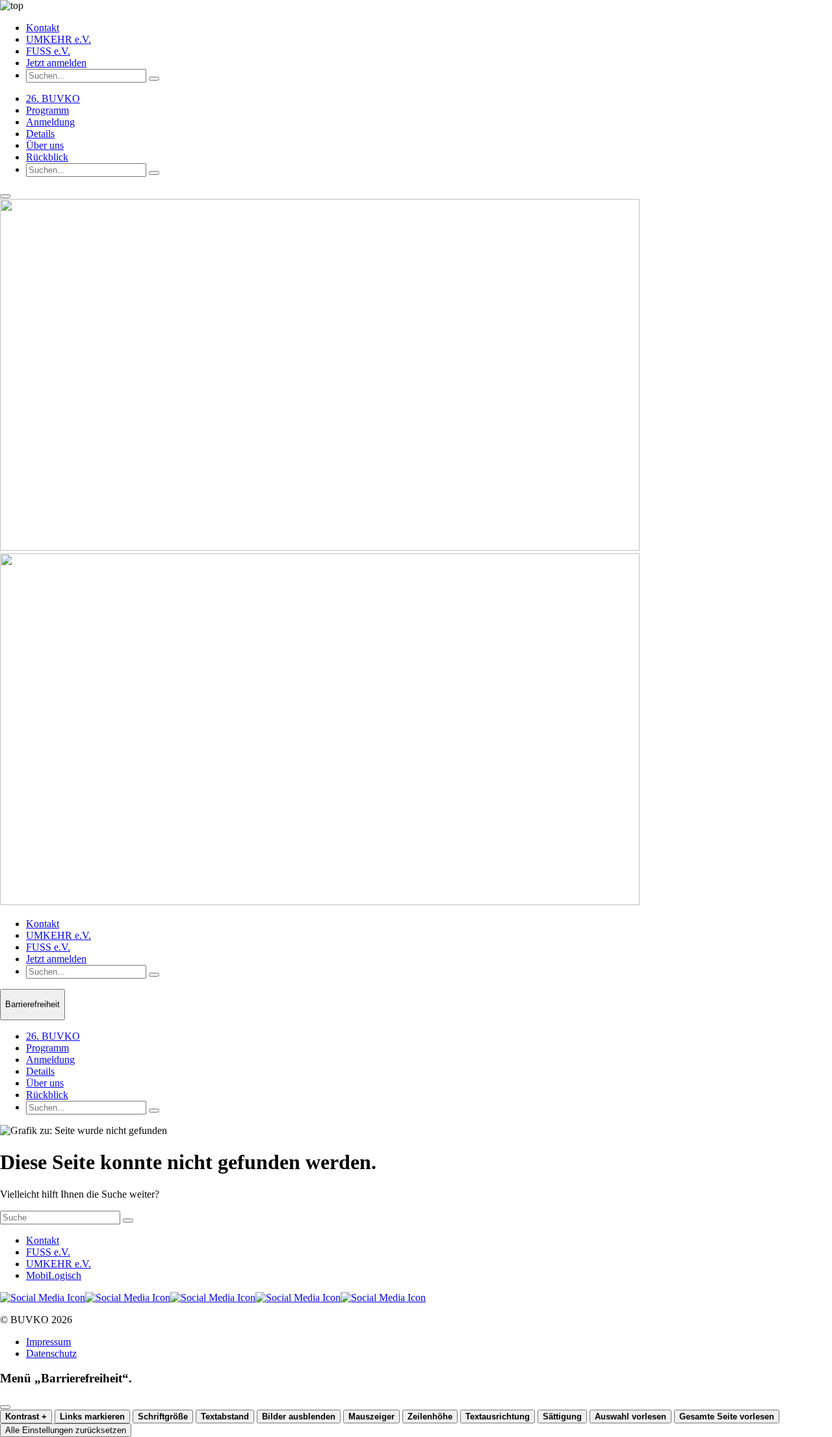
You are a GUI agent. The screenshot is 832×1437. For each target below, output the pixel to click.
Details (40, 133)
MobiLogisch (53, 1275)
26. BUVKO (53, 98)
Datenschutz (51, 1353)
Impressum (48, 1341)
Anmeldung (50, 121)
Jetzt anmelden (56, 62)
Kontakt (42, 27)
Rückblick (47, 157)
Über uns (45, 145)
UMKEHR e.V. (58, 39)
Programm (47, 110)
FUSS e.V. (48, 51)
